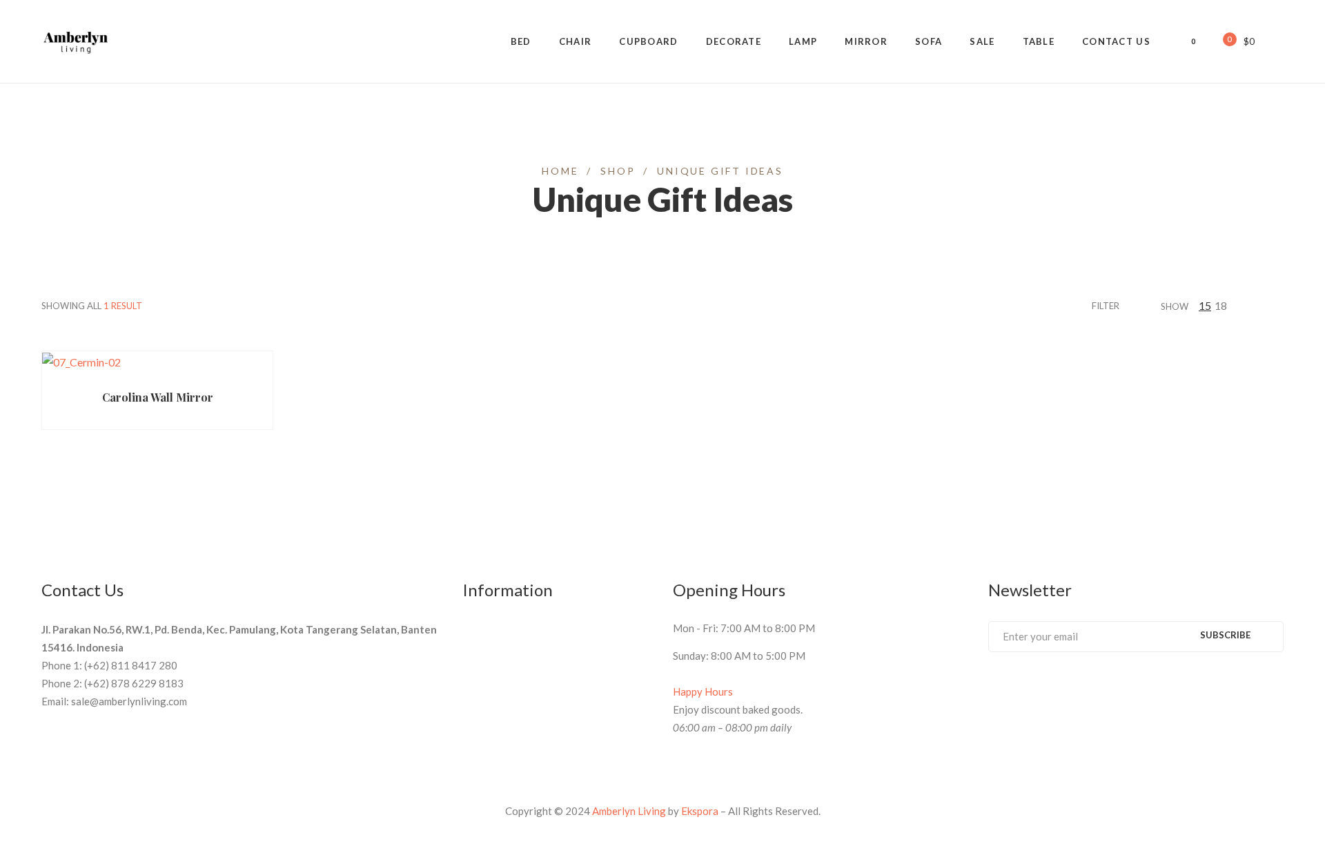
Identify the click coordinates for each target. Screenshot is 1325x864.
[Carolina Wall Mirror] (157, 361)
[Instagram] (1095, 688)
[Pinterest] (1018, 688)
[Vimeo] (1044, 688)
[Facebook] (993, 688)
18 (1221, 305)
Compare (239, 371)
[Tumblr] (1069, 688)
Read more (95, 371)
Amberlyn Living (629, 811)
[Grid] (1262, 305)
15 (1205, 305)
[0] (1220, 40)
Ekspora (699, 811)
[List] (1279, 305)
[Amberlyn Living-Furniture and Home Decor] (75, 41)
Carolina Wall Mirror (157, 397)
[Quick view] (185, 372)
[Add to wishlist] (212, 371)
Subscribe (1225, 634)
